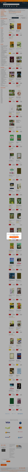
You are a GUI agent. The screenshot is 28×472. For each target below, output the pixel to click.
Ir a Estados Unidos (14, 237)
